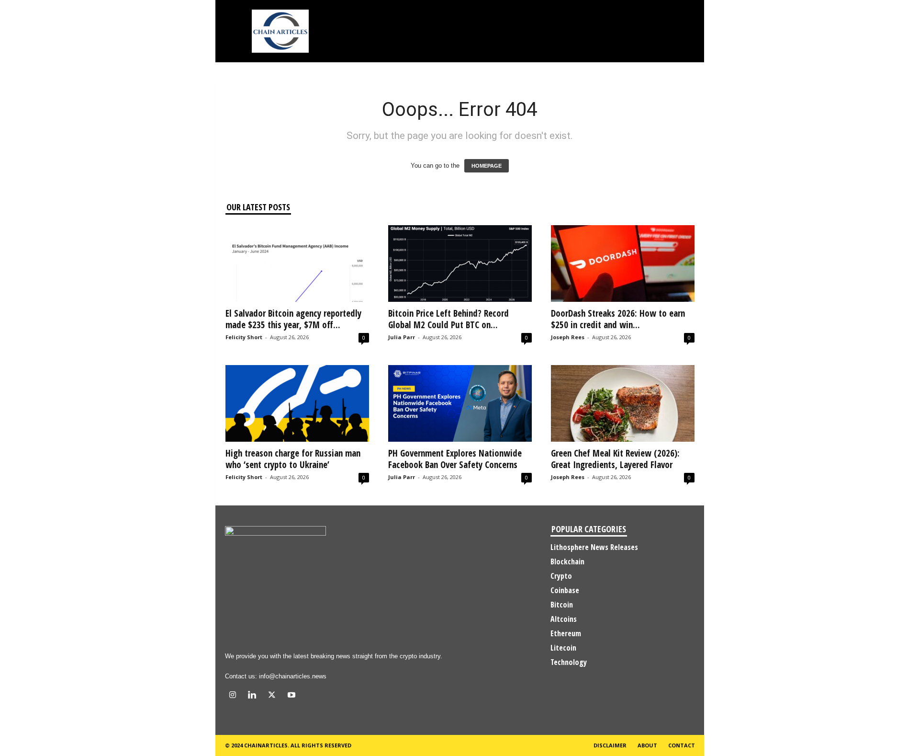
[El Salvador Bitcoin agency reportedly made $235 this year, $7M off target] (297, 263)
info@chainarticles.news (292, 676)
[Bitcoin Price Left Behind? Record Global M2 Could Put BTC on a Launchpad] (460, 263)
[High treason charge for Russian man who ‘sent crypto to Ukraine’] (297, 403)
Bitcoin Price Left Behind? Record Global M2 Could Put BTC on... (448, 319)
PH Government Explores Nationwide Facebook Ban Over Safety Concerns (455, 459)
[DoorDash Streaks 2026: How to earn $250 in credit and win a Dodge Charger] (623, 263)
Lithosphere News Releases (594, 547)
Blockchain (567, 561)
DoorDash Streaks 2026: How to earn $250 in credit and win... (618, 319)
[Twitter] (274, 695)
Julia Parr (401, 337)
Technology (568, 662)
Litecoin (563, 647)
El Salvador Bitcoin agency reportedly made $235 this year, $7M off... (293, 319)
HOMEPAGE (486, 166)
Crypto (561, 576)
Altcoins (563, 619)
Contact (681, 745)
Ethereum (565, 633)
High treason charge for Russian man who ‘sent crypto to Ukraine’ (292, 459)
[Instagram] (235, 695)
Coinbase (564, 590)
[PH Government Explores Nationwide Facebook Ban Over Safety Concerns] (460, 403)
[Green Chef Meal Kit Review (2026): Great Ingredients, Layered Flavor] (623, 403)
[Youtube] (293, 695)
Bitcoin (561, 604)
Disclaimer (610, 745)
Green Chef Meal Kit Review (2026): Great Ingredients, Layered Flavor (615, 459)
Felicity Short (243, 337)
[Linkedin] (254, 695)
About (647, 745)
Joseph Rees (567, 337)
